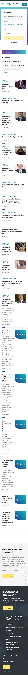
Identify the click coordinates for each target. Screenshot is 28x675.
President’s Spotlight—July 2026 (7, 86)
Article (5, 61)
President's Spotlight (10, 69)
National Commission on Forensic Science (7, 499)
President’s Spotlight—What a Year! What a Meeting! (8, 302)
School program (16, 65)
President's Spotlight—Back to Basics (7, 152)
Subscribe (6, 576)
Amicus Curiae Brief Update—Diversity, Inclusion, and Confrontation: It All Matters (12, 201)
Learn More (8, 608)
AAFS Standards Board (13, 636)
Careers (19, 24)
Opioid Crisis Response (6, 332)
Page (4, 65)
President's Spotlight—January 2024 (13, 186)
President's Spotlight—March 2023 (6, 267)
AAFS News (9, 624)
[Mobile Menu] (2, 4)
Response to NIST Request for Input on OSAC (6, 378)
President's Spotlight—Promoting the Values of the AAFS (12, 231)
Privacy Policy (6, 671)
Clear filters (5, 72)
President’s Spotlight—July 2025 (13, 137)
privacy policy (12, 661)
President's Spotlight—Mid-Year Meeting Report (13, 216)
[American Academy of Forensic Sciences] (12, 4)
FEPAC (8, 639)
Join (24, 4)
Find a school (10, 24)
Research (16, 61)
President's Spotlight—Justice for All (7, 249)
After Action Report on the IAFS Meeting (13, 102)
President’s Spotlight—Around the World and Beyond (6, 120)
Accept (7, 666)
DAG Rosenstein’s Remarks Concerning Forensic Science (6, 426)
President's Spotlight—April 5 (7, 170)
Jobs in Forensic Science (14, 627)
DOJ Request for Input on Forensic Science (7, 463)
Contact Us (9, 633)
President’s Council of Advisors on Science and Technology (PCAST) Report (7, 517)
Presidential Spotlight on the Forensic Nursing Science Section (12, 283)
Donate (8, 630)
